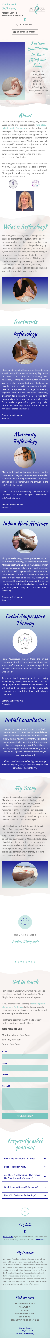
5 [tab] (26, 962)
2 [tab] (18, 962)
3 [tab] (21, 962)
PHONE (5, 1074)
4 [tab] (23, 962)
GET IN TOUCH (25, 1317)
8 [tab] (34, 962)
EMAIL (4, 1063)
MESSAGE (6, 1086)
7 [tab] (31, 962)
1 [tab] (15, 962)
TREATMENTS (25, 1307)
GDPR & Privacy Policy (25, 1333)
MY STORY (25, 1310)
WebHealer (30, 1331)
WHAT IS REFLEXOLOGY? (25, 1304)
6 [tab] (29, 962)
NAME (4, 1052)
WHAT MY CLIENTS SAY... (25, 1313)
